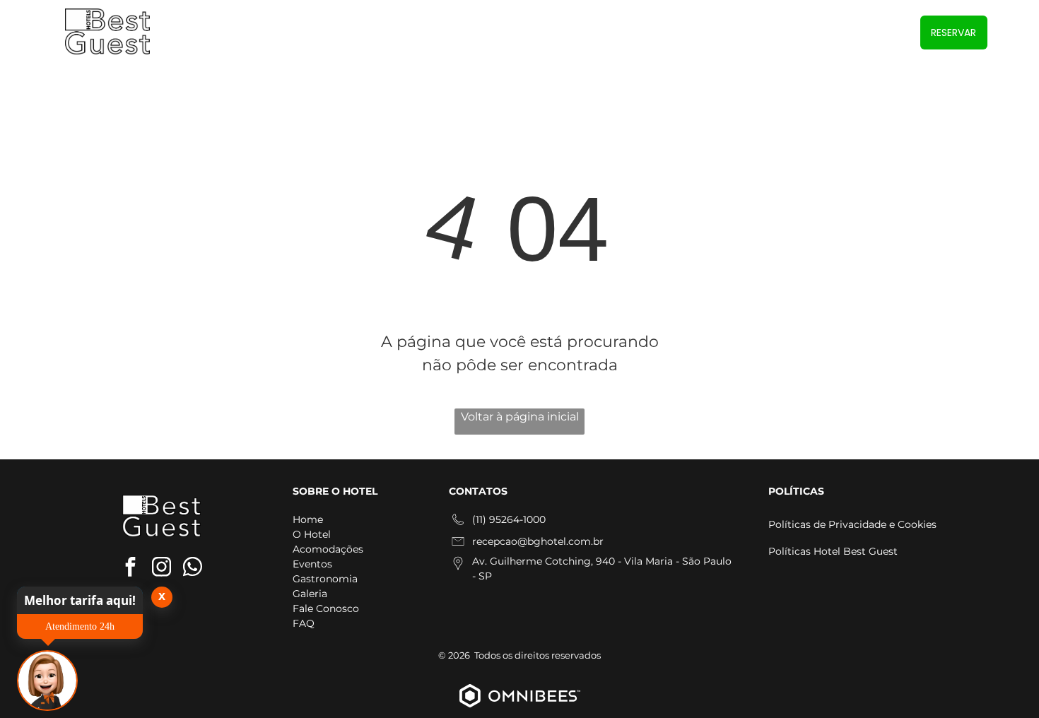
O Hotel (312, 534)
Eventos (312, 564)
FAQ (304, 623)
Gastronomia (325, 578)
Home (308, 519)
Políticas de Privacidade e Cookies (852, 524)
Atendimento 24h (80, 626)
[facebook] (131, 568)
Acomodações (328, 549)
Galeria (310, 593)
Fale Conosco (326, 608)
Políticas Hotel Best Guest (833, 551)
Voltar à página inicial (520, 416)
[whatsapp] (193, 568)
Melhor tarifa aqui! (80, 600)
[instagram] (162, 568)
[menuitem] (441, 33)
